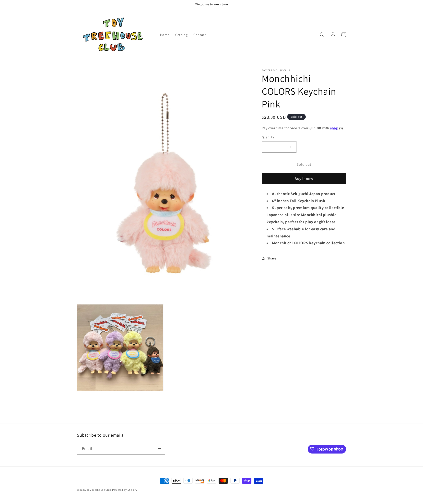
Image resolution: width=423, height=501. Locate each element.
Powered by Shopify (124, 489)
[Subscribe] (159, 448)
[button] (322, 34)
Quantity (268, 137)
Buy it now (304, 178)
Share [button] (271, 258)
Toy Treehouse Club (99, 489)
